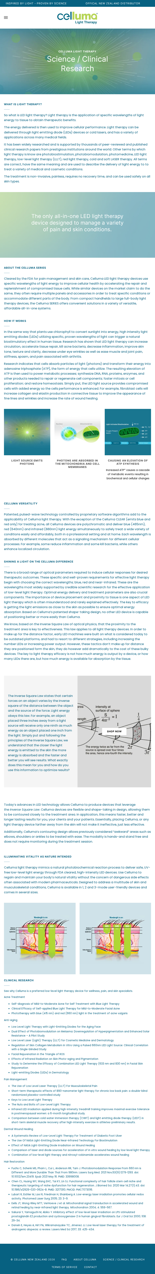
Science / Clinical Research (124, 1259)
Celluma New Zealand (30, 1259)
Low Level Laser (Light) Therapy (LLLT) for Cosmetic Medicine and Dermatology (63, 1040)
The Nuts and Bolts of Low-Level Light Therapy (41, 1104)
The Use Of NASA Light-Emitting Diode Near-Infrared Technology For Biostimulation (64, 1140)
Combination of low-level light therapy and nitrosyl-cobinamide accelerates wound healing (70, 1155)
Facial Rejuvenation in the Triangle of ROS (38, 1054)
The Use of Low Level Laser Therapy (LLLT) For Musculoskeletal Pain (54, 1086)
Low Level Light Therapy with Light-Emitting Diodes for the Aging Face (56, 1027)
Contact (90, 1267)
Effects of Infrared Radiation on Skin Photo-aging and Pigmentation (55, 1059)
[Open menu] (9, 18)
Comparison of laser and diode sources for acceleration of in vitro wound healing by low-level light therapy (81, 1150)
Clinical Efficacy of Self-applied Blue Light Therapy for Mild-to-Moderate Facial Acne (66, 1008)
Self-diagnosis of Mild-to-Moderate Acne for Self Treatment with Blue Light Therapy (65, 1004)
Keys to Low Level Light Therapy (32, 1099)
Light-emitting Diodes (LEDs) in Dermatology (40, 1072)
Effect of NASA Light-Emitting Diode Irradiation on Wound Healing (53, 1145)
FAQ (64, 1259)
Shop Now (114, 731)
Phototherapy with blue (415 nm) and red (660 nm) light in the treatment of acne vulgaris (70, 1013)
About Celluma (85, 1259)
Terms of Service (65, 1267)
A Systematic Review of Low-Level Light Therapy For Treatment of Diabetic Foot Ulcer (67, 1136)
